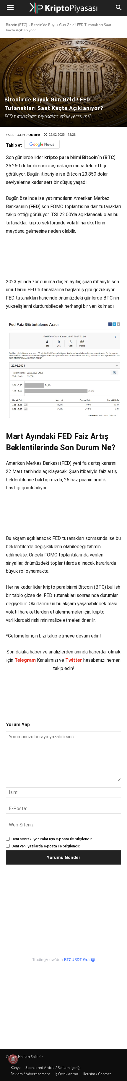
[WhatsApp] (71, 692)
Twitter (73, 660)
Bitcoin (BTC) (16, 24)
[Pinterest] (58, 692)
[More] (98, 692)
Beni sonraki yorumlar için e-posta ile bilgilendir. (52, 839)
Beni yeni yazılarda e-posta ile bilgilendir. (46, 846)
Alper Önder (28, 134)
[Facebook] (30, 692)
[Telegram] (85, 692)
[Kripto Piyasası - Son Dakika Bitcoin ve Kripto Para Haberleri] (63, 8)
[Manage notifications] (13, 1059)
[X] (44, 692)
